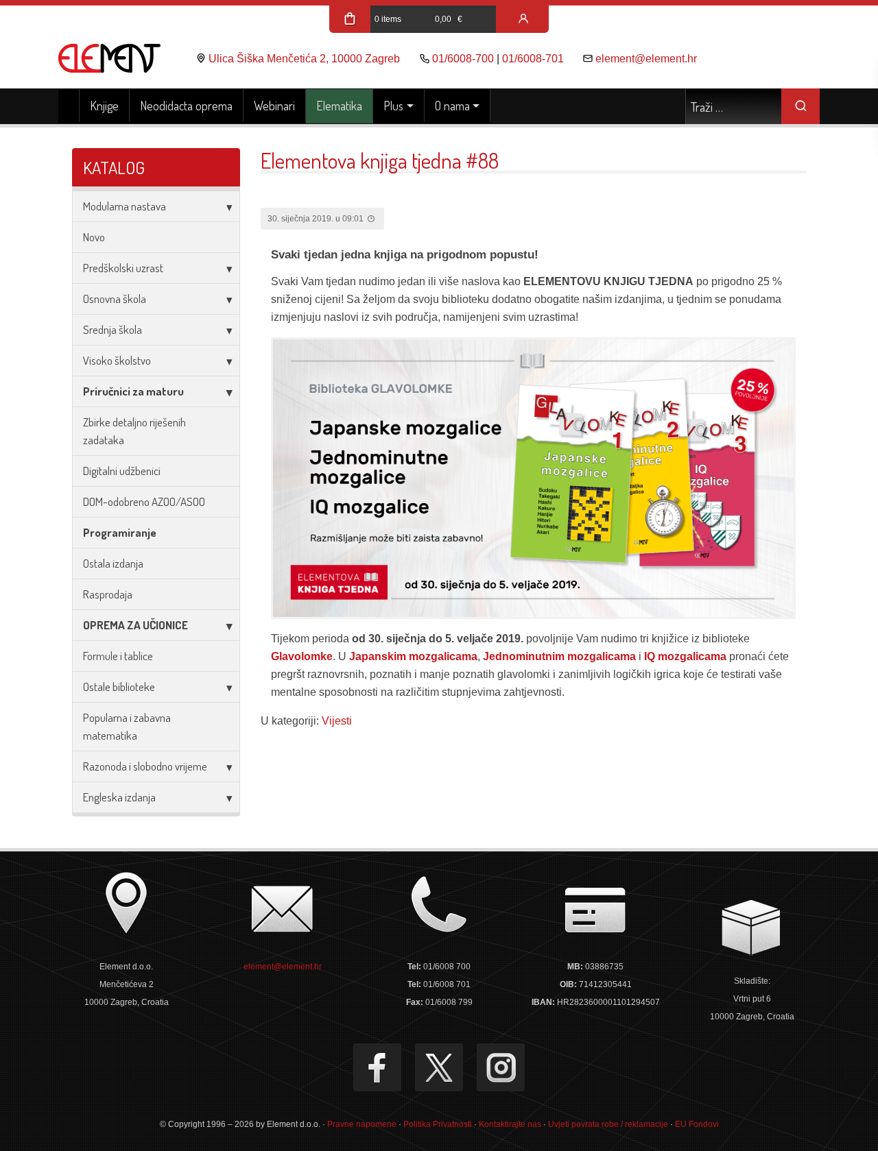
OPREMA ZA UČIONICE (135, 625)
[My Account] (523, 19)
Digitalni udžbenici (122, 470)
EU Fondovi (697, 1124)
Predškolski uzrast (123, 268)
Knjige (104, 105)
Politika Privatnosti (437, 1124)
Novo (94, 237)
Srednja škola (112, 329)
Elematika (339, 105)
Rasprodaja (107, 594)
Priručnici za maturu (133, 391)
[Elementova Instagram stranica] (501, 1067)
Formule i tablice (118, 656)
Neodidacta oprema (186, 105)
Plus (393, 105)
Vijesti (337, 721)
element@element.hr (646, 58)
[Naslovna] (69, 106)
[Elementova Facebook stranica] (377, 1067)
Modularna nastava (124, 206)
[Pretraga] (800, 106)
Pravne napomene (361, 1124)
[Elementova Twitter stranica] (439, 1067)
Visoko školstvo (117, 360)
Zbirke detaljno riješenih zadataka (134, 431)
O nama (452, 105)
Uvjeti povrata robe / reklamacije (608, 1124)
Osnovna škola (114, 298)
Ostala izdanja (113, 563)
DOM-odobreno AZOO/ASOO (144, 501)
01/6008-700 (463, 58)
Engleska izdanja (119, 797)
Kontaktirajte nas (510, 1124)
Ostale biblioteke (119, 686)
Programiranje (119, 532)
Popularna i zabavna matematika (127, 726)
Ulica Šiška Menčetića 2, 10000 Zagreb (304, 58)
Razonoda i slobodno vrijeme (145, 766)
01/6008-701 (533, 58)
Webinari (274, 105)
